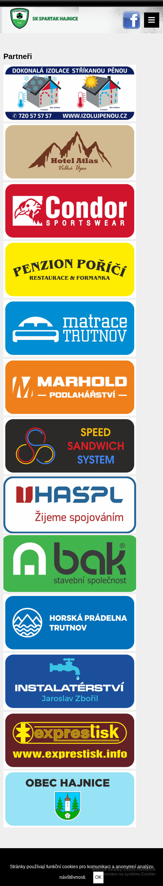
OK (98, 877)
